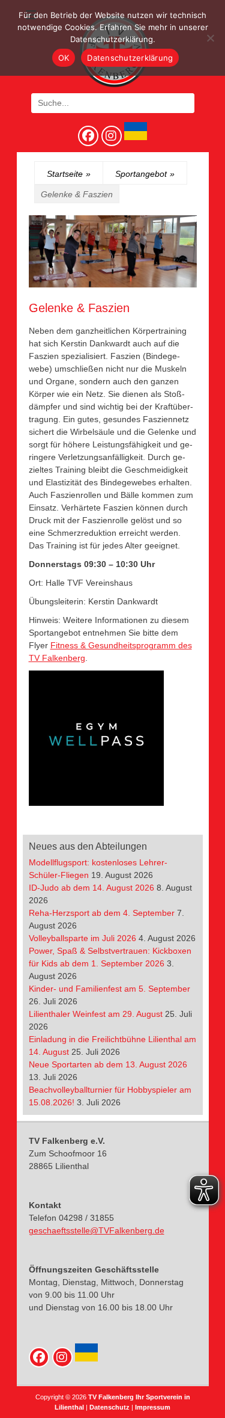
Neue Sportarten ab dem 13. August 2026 (108, 1064)
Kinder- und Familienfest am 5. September (109, 988)
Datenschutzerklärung (130, 58)
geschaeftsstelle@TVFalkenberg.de (96, 1230)
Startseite (69, 174)
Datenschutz (109, 1407)
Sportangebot (145, 174)
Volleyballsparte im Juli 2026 (82, 938)
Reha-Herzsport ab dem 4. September (102, 913)
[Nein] (210, 38)
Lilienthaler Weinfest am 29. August (96, 1014)
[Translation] (134, 137)
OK (64, 58)
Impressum (152, 1407)
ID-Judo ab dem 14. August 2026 (91, 887)
